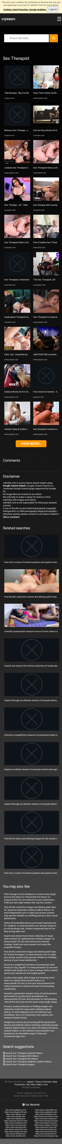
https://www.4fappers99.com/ (15, 1112)
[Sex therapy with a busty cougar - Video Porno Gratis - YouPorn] (46, 200)
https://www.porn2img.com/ (46, 1129)
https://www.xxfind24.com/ (16, 1134)
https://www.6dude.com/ (15, 1116)
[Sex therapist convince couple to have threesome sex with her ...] (46, 424)
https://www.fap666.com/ (16, 1119)
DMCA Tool (42, 1084)
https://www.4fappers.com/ (15, 1110)
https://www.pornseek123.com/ (46, 1116)
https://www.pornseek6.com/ (46, 1119)
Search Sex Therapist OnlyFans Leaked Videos (28, 1061)
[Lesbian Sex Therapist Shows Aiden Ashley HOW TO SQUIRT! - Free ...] (17, 162)
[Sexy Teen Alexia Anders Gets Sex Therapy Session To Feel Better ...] (46, 87)
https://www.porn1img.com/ (46, 1127)
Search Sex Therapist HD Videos (21, 1058)
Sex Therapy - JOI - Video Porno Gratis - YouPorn (28, 205)
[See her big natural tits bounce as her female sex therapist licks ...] (46, 125)
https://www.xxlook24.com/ (16, 1136)
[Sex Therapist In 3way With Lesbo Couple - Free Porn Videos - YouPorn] (46, 312)
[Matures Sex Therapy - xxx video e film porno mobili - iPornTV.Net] (17, 125)
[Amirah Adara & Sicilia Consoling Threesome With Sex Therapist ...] (17, 424)
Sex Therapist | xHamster (16, 279)
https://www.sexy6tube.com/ (46, 1112)
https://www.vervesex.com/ (15, 1125)
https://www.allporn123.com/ (46, 1123)
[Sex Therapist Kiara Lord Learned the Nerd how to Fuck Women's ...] (17, 237)
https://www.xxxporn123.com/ (15, 1132)
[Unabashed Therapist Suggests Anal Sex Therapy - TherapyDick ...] (17, 312)
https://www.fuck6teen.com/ (46, 1114)
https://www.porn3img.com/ (46, 1132)
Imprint (30, 1081)
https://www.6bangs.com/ (16, 1114)
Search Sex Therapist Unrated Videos (24, 1053)
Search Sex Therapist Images (20, 1064)
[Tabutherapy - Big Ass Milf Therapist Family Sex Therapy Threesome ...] (17, 87)
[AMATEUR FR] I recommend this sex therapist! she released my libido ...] (46, 349)
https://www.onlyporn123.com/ (46, 1125)
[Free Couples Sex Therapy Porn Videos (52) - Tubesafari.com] (46, 237)
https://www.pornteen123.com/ (46, 1121)
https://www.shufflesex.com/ (16, 1123)
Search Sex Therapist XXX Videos (22, 1056)
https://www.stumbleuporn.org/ (46, 1136)
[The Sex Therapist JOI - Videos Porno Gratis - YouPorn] (46, 274)
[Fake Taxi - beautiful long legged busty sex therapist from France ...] (17, 349)
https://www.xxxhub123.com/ (16, 1129)
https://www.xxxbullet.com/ (15, 1127)
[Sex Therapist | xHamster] (17, 274)
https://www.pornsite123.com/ (16, 1121)
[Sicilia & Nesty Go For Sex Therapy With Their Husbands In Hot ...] (17, 386)
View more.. (31, 443)
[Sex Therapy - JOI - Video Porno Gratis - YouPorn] (17, 200)
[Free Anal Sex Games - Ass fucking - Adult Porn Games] (46, 386)
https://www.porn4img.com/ (46, 1134)
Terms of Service (43, 1081)
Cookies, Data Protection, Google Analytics (24, 9)
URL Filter (30, 1084)
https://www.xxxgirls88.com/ (46, 1110)
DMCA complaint (11, 516)
